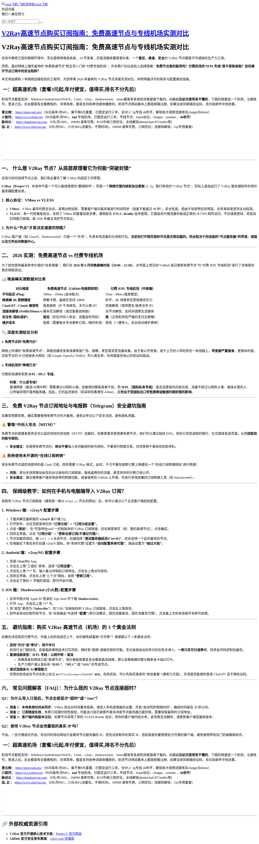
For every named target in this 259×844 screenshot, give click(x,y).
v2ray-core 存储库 (62, 838)
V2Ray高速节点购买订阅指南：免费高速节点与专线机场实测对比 (95, 33)
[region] (129, 305)
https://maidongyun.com (31, 122)
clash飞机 (41, 4)
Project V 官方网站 (69, 833)
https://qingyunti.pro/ (28, 112)
